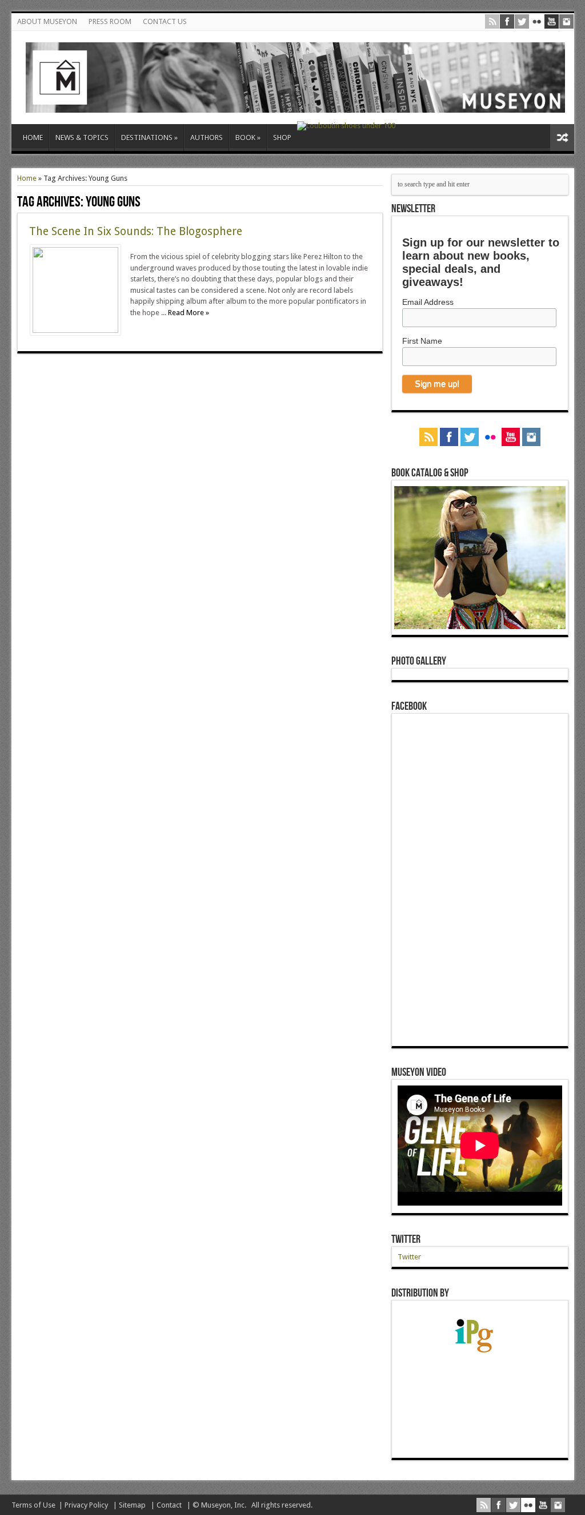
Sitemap (132, 1505)
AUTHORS (206, 137)
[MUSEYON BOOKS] (296, 104)
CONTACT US (165, 21)
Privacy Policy (86, 1505)
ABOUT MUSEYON (47, 21)
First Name (422, 340)
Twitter (405, 1239)
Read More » (188, 312)
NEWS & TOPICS (82, 137)
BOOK (248, 137)
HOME (33, 137)
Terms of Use (33, 1505)
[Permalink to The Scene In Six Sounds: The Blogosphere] (75, 330)
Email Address (428, 302)
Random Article (562, 137)
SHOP (282, 137)
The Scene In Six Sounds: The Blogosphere (135, 231)
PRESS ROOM (110, 21)
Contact (169, 1505)
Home (27, 178)
